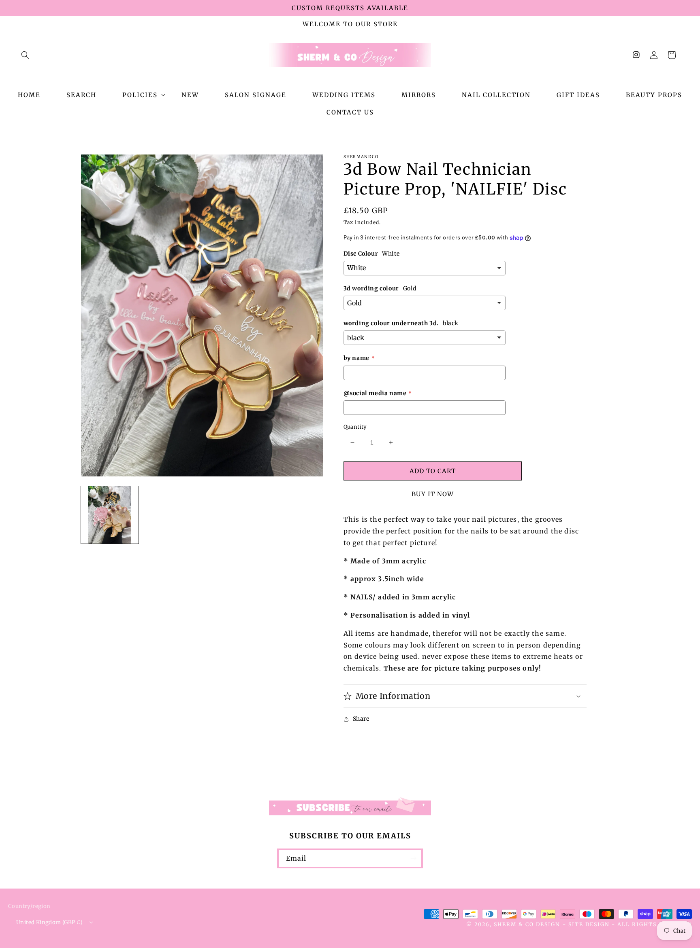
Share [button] (361, 718)
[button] (25, 55)
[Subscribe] (413, 858)
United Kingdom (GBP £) (49, 922)
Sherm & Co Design (527, 924)
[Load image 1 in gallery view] (110, 515)
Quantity (355, 426)
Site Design (589, 924)
